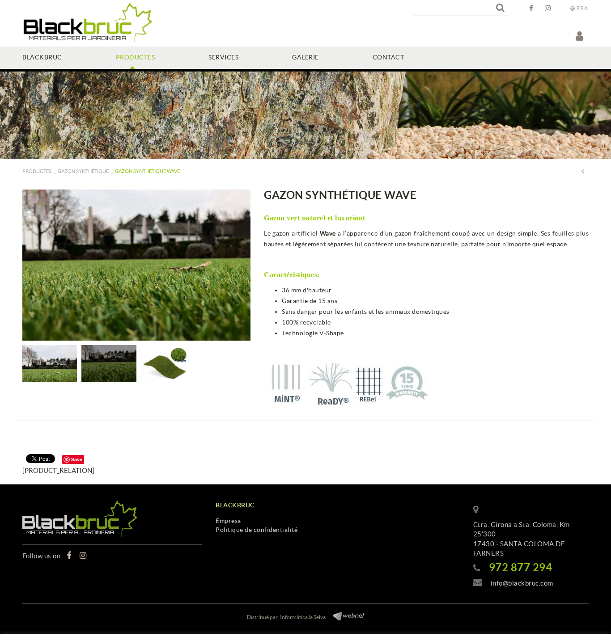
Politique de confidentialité (256, 529)
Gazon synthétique (83, 171)
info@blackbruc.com (522, 583)
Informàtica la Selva (303, 617)
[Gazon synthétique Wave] (136, 265)
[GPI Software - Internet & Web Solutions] (346, 615)
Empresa (228, 520)
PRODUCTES (36, 171)
